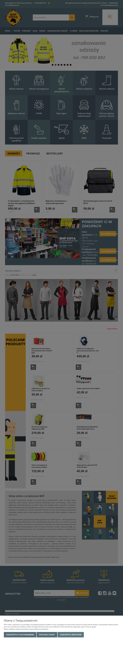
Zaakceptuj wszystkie (70, 635)
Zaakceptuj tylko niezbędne (20, 635)
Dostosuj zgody (47, 635)
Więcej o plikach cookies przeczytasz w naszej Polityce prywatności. (26, 629)
